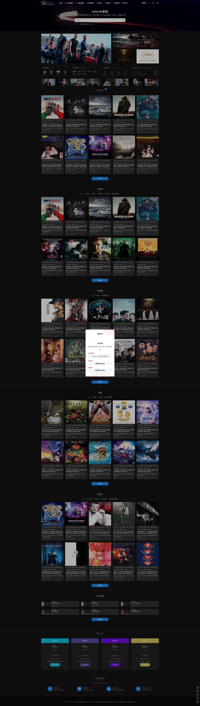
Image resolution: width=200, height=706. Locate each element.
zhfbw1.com (100, 364)
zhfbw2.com (100, 370)
